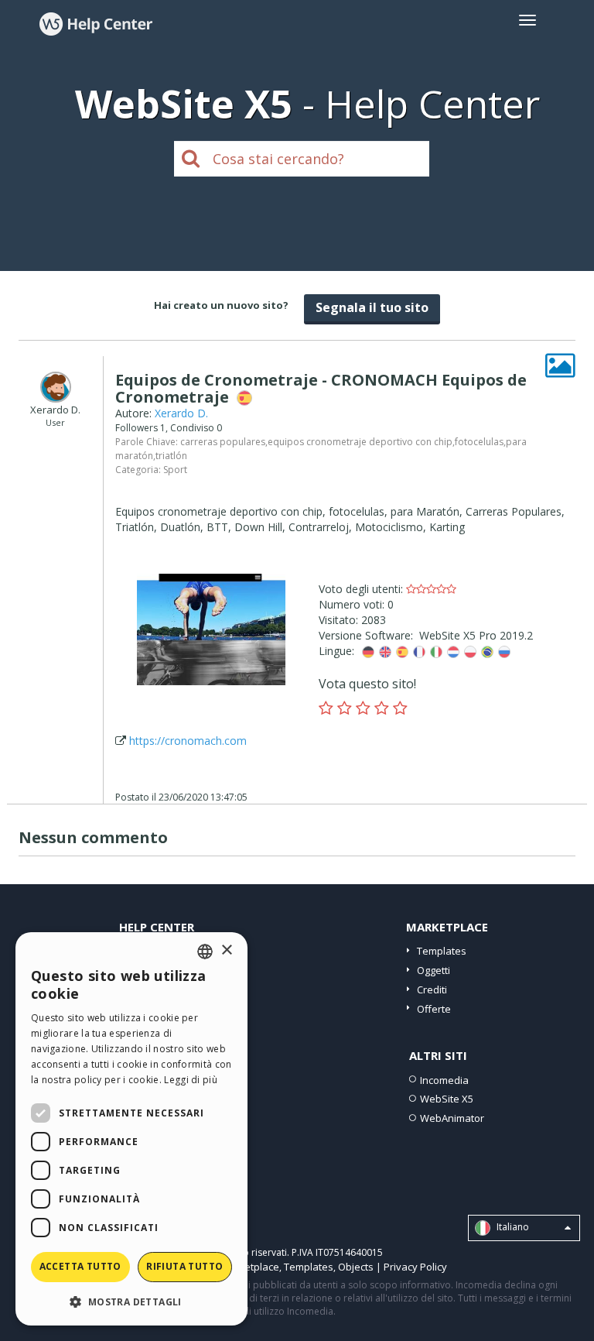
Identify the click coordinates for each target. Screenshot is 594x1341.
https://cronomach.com (188, 740)
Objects (356, 1267)
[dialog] (131, 1129)
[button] (131, 1301)
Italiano (511, 1227)
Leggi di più (190, 1079)
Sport (175, 469)
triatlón (171, 455)
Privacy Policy (415, 1267)
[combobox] (205, 951)
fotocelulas (479, 441)
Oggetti (433, 970)
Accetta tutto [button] (80, 1266)
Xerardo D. (181, 413)
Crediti (432, 989)
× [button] (226, 950)
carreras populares (222, 441)
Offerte (434, 1009)
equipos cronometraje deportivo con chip (360, 441)
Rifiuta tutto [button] (184, 1266)
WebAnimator (452, 1118)
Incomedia (444, 1080)
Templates (441, 951)
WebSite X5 (446, 1099)
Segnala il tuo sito (372, 307)
